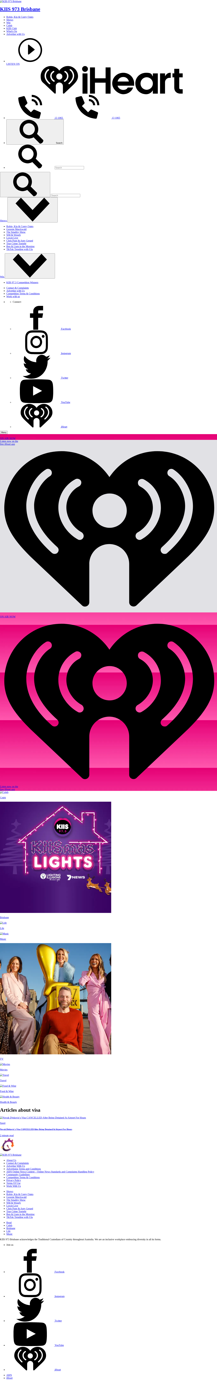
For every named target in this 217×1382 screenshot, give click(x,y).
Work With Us (13, 1186)
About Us (11, 1160)
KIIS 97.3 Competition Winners (22, 282)
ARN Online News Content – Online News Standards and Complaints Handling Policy (50, 1171)
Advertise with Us (15, 34)
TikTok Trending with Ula (19, 249)
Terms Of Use (13, 1183)
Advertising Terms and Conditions (23, 1168)
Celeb (9, 25)
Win (8, 22)
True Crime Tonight (16, 243)
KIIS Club (11, 28)
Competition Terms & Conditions (23, 293)
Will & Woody (13, 235)
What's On (11, 31)
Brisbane (10, 1228)
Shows (9, 19)
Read (9, 1222)
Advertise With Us (15, 1166)
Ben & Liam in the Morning (20, 246)
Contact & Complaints (17, 288)
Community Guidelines (18, 1174)
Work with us (13, 296)
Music (9, 1234)
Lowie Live (12, 237)
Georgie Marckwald (16, 229)
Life (8, 1231)
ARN (9, 1375)
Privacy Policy (13, 1180)
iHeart (9, 1378)
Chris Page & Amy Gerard (19, 240)
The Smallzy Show (16, 232)
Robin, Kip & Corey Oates (19, 17)
